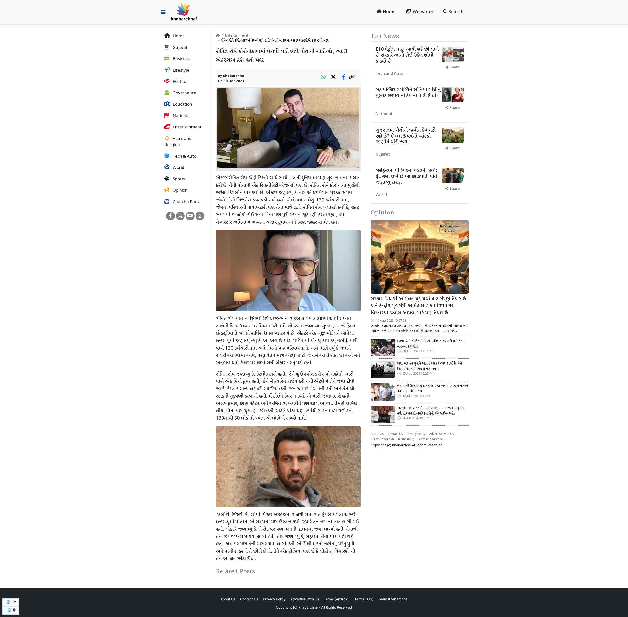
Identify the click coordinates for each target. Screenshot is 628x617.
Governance (184, 93)
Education (182, 104)
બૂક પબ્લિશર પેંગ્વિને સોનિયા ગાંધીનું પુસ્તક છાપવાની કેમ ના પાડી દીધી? (408, 93)
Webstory (422, 12)
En (14, 602)
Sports (178, 179)
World (178, 168)
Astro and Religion (178, 142)
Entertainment (187, 127)
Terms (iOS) (405, 439)
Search (455, 12)
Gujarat (180, 47)
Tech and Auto (390, 73)
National (180, 116)
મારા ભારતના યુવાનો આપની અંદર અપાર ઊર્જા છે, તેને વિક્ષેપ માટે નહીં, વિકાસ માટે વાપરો (429, 366)
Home (388, 12)
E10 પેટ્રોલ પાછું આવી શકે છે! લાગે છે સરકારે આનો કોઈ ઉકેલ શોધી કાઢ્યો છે (407, 55)
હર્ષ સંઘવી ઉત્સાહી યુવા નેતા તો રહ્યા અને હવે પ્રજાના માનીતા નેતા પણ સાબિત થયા (432, 388)
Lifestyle (180, 70)
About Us (377, 434)
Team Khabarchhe (430, 439)
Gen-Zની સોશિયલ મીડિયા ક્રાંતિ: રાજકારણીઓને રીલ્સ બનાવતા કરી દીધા (430, 344)
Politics (179, 82)
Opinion (180, 190)
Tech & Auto (184, 156)
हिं (14, 610)
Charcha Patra (186, 202)
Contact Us (395, 434)
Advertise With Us (441, 434)
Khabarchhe (233, 76)
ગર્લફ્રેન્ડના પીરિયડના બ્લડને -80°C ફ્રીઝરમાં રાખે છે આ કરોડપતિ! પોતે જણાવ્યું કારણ (407, 177)
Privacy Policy (416, 434)
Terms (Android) (382, 439)
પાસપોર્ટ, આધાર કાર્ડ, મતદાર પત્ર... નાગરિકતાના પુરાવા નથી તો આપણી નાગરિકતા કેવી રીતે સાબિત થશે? (430, 411)
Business (181, 59)
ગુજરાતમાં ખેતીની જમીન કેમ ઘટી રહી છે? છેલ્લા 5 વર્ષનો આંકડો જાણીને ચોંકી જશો (405, 136)
